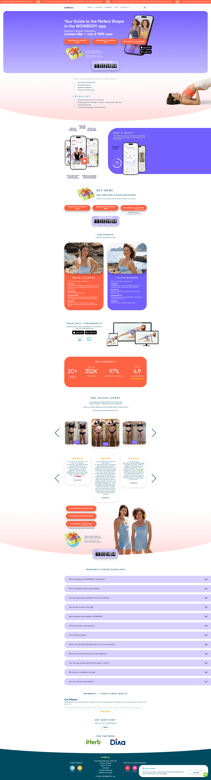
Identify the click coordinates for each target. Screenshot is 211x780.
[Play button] (84, 161)
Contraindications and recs (105, 761)
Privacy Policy (105, 763)
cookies (164, 773)
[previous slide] (57, 433)
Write (105, 727)
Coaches (98, 7)
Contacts (124, 7)
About (90, 7)
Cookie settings (105, 770)
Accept (196, 772)
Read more (105, 712)
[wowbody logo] (68, 8)
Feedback (108, 7)
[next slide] (154, 433)
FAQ (116, 7)
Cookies (105, 768)
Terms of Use (105, 765)
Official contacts (105, 773)
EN (145, 7)
